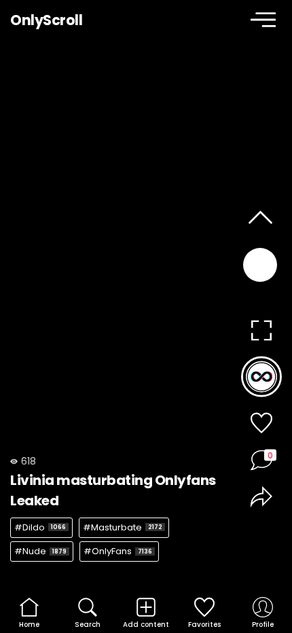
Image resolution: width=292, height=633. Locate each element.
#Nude (40, 551)
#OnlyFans (118, 551)
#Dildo (40, 527)
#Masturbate (122, 527)
